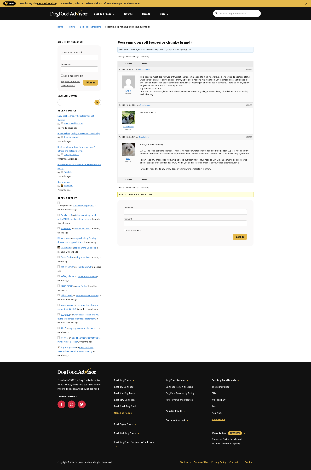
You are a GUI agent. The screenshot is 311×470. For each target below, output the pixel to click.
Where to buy (226, 433)
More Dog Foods (123, 413)
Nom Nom (217, 413)
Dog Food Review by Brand (179, 387)
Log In (240, 236)
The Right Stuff (84, 267)
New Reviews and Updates (179, 400)
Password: (66, 64)
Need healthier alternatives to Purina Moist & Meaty (79, 166)
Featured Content (175, 420)
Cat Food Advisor (46, 3)
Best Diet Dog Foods (125, 433)
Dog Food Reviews (175, 380)
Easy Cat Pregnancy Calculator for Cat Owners (76, 118)
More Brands (218, 419)
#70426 (249, 69)
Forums (71, 27)
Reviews (127, 14)
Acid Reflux (81, 286)
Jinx (214, 406)
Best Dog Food (123, 387)
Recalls (146, 14)
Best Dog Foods (102, 14)
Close (306, 3)
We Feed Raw (218, 400)
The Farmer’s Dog (221, 387)
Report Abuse (144, 69)
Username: (128, 207)
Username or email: (71, 52)
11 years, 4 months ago (173, 49)
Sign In (90, 82)
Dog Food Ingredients (90, 27)
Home (60, 27)
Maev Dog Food (82, 228)
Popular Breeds (174, 411)
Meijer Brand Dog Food (85, 248)
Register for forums (70, 81)
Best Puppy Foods (123, 424)
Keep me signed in (73, 76)
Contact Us (235, 462)
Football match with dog (87, 295)
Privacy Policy (218, 462)
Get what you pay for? (83, 205)
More (162, 14)
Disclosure (185, 462)
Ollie (214, 393)
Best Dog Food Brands (224, 380)
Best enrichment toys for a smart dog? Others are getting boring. (76, 149)
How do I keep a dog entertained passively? (79, 133)
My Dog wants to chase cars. (83, 328)
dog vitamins (64, 182)
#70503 (249, 137)
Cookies (249, 462)
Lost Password (68, 85)
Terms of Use (201, 462)
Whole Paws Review (87, 276)
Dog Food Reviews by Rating (180, 393)
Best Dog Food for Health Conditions (134, 442)
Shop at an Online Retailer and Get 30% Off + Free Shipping (227, 441)
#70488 (249, 105)
